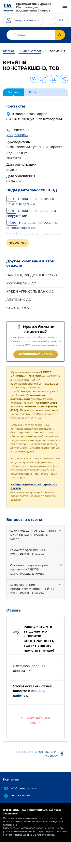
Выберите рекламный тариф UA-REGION (33, 486)
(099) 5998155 (17, 135)
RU (61, 20)
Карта (32, 92)
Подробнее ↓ (17, 243)
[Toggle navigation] (64, 6)
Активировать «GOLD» (35, 354)
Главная (9, 51)
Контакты (11, 779)
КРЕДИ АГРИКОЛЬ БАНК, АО (30, 291)
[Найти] (60, 35)
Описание (13, 92)
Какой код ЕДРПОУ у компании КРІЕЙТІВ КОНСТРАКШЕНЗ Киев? (33, 535)
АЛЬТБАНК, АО (18, 299)
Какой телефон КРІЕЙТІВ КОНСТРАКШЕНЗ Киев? (28, 552)
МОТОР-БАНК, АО (21, 283)
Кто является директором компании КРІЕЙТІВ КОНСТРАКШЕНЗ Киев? (29, 569)
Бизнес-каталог (30, 51)
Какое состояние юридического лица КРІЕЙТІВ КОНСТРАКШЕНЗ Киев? (32, 589)
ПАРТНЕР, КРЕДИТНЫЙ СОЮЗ (31, 275)
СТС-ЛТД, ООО (18, 307)
